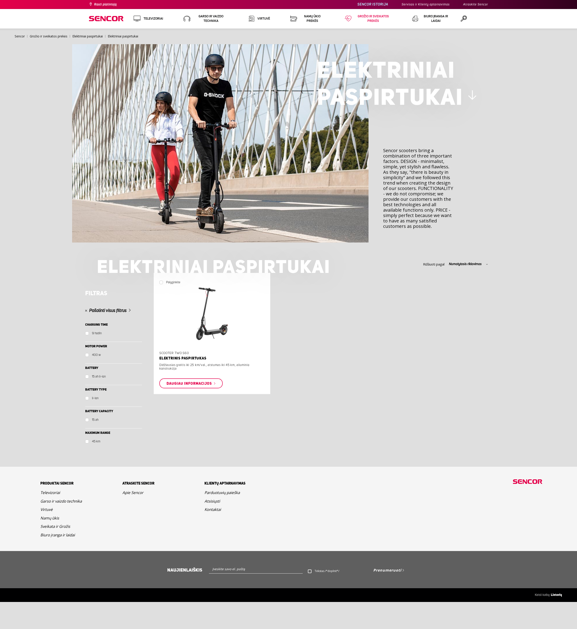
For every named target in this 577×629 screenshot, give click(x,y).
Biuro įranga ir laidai (57, 535)
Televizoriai (50, 492)
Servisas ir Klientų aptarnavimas (426, 4)
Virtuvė (46, 509)
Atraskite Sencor (475, 4)
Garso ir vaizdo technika (61, 501)
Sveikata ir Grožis (55, 526)
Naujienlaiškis (184, 570)
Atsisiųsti (212, 501)
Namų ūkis (49, 518)
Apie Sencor (132, 492)
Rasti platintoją (105, 4)
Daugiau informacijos (190, 383)
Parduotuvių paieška (222, 492)
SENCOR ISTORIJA (372, 4)
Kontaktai (212, 509)
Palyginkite (173, 282)
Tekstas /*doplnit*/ (327, 571)
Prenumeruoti (387, 570)
